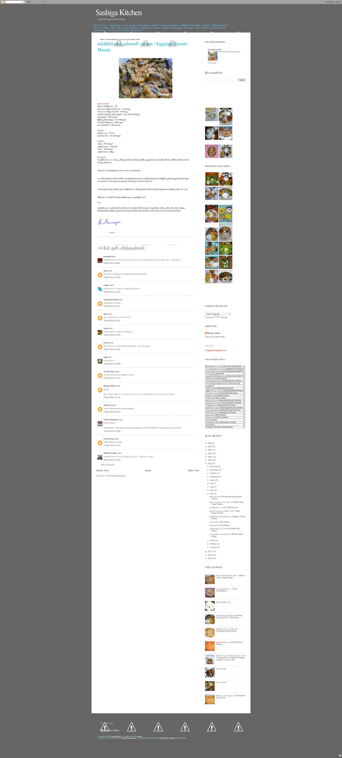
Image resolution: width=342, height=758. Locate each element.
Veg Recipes (131, 25)
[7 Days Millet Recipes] (211, 157)
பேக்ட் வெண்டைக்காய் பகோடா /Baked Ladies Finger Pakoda (230, 576)
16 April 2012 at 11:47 (112, 306)
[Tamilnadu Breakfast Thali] (211, 199)
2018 (210, 443)
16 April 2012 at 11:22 (112, 292)
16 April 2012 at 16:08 (112, 364)
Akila (106, 271)
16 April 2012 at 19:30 (112, 431)
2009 (210, 558)
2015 (210, 453)
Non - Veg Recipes (112, 25)
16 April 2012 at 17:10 (112, 378)
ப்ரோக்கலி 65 (221, 669)
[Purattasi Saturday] (225, 268)
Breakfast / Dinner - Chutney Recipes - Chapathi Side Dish (170, 25)
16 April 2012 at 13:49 (112, 335)
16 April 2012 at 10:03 (112, 277)
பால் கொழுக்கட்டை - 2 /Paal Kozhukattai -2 (226, 590)
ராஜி (105, 357)
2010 (210, 555)
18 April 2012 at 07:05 (112, 460)
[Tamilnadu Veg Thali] (225, 185)
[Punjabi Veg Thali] (211, 254)
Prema (106, 343)
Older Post (193, 470)
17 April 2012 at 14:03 (112, 445)
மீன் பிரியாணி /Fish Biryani (219, 525)
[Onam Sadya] (225, 254)
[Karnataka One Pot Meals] (225, 222)
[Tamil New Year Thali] (212, 185)
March (212, 541)
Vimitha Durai (109, 372)
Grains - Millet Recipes (214, 25)
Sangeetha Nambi (111, 300)
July (212, 483)
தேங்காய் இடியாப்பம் (223, 602)
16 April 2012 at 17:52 (112, 397)
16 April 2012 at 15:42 (112, 349)
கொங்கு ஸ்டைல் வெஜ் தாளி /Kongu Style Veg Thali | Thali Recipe (229, 616)
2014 (210, 457)
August (213, 480)
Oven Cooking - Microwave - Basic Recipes (116, 27)
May (212, 490)
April (212, 494)
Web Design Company (129, 738)
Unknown (108, 405)
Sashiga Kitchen (119, 12)
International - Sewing (105, 30)
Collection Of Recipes (130, 30)
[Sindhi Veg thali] (211, 268)
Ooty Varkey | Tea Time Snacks (229, 52)
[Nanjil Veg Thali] (225, 283)
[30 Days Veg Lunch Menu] (225, 157)
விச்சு (106, 314)
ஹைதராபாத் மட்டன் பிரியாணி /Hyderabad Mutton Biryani (227, 630)
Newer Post (102, 470)
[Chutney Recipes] (212, 120)
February (213, 544)
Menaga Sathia (110, 386)
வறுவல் (112, 232)
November (214, 470)
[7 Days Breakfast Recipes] (211, 139)
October (213, 473)
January (213, 547)
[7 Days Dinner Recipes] (225, 139)
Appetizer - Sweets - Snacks (155, 27)
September (214, 477)
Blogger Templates (167, 738)
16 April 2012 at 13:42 (112, 321)
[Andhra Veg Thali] (225, 199)
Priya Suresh (109, 439)
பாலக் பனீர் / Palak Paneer (219, 522)
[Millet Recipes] (225, 125)
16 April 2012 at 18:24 (112, 412)
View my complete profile (215, 337)
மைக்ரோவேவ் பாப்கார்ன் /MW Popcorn (223, 507)
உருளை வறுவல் (221, 682)
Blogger (139, 736)
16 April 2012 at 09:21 (112, 263)
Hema (106, 328)
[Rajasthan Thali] (211, 222)
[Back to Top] (340, 756)
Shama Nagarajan (111, 420)
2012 (210, 464)
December (214, 467)
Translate (223, 317)
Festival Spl (217, 27)
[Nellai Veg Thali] (225, 240)
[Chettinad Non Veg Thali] (211, 283)
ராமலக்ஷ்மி (107, 256)
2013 (210, 460)
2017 (210, 447)
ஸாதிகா (107, 285)
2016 (210, 450)
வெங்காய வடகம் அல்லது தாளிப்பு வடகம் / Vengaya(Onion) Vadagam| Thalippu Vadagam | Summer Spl (230, 658)
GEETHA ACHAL (111, 453)
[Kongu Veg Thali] (211, 240)
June (212, 487)
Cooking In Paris (215, 50)
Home (97, 25)
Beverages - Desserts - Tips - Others (190, 27)
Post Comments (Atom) (116, 476)
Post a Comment (107, 465)
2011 (210, 552)
